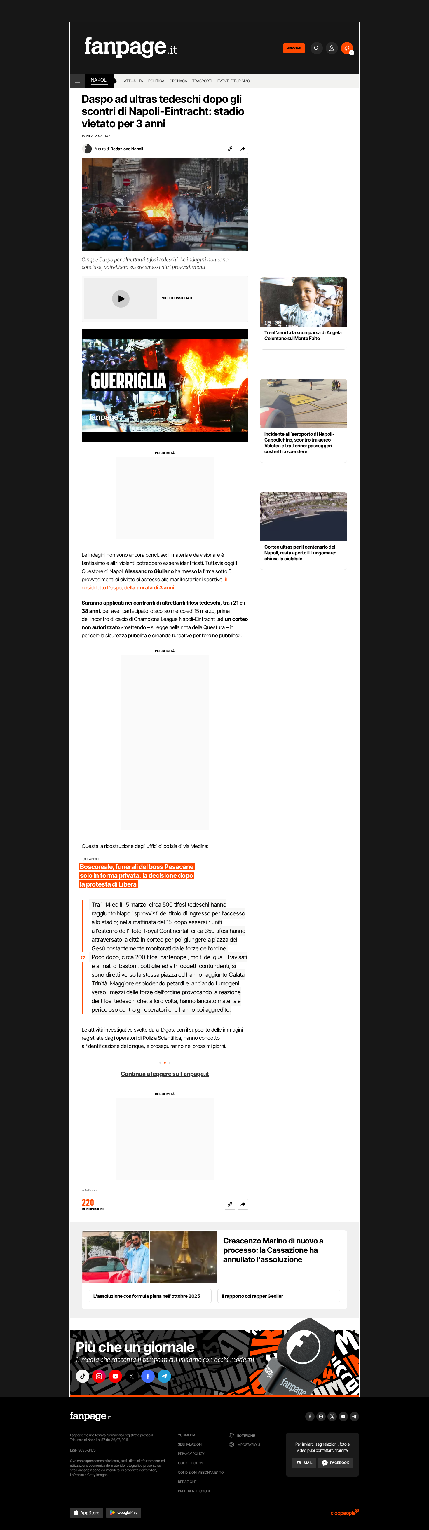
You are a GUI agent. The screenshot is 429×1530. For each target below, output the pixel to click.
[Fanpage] (90, 1416)
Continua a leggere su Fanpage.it (165, 1073)
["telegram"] (164, 1376)
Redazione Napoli (127, 148)
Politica (156, 80)
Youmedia (187, 1435)
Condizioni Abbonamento (201, 1472)
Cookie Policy (190, 1463)
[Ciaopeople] (345, 1514)
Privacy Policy (191, 1454)
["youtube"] (115, 1376)
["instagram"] (99, 1376)
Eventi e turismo (233, 80)
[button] (243, 149)
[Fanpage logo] (123, 48)
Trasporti (202, 80)
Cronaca (178, 80)
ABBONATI (294, 48)
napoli (99, 80)
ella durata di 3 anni (150, 588)
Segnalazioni (190, 1444)
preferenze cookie (195, 1491)
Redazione (187, 1482)
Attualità (133, 80)
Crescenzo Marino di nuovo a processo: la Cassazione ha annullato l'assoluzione (273, 1250)
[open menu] (77, 81)
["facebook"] (148, 1376)
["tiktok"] (82, 1376)
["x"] (131, 1376)
